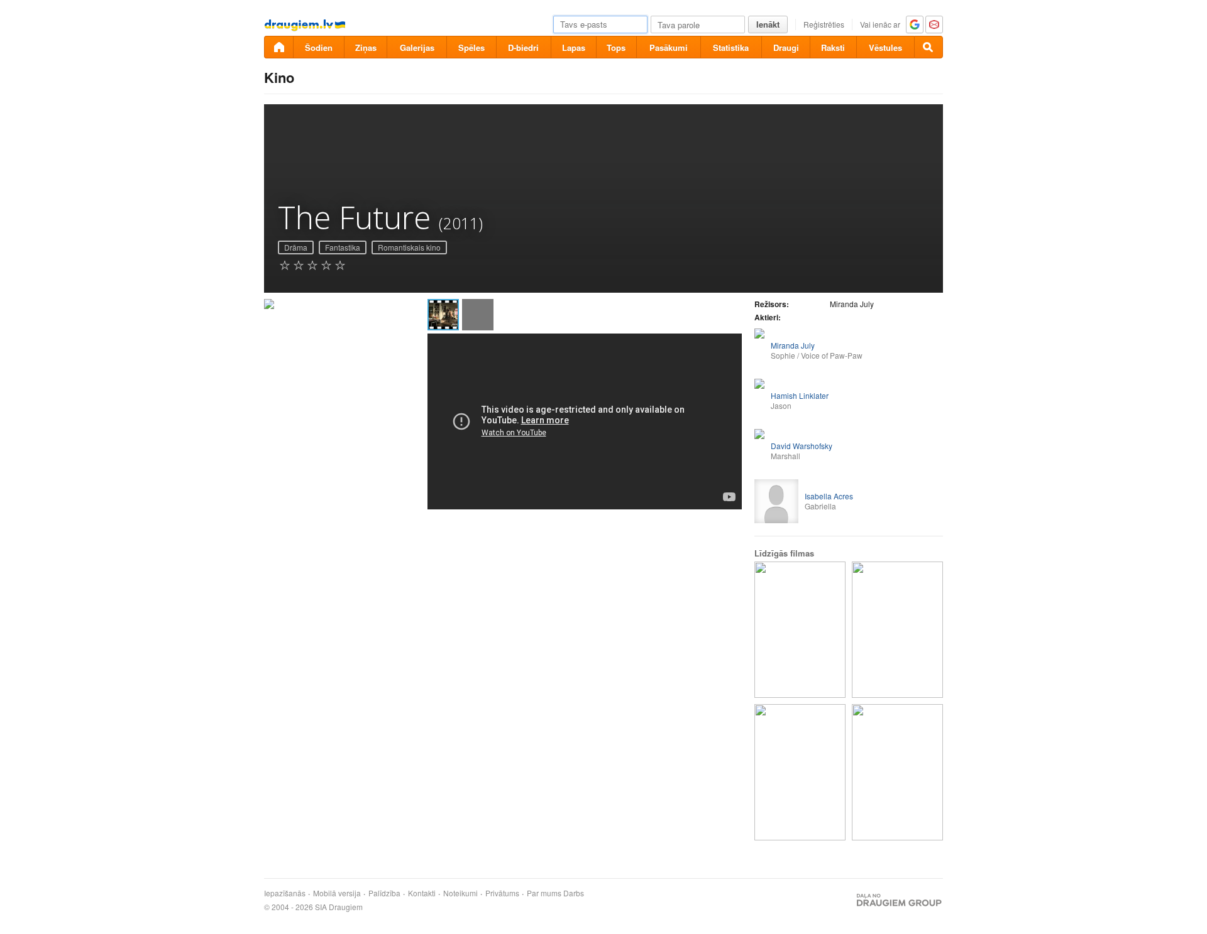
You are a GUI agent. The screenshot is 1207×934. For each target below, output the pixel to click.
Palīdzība (384, 893)
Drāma (295, 247)
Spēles (471, 47)
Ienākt (768, 24)
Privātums (502, 893)
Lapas (573, 47)
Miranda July (793, 345)
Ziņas (366, 47)
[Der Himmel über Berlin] (800, 630)
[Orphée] (897, 772)
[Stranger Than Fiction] (800, 772)
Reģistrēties (823, 24)
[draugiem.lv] (278, 47)
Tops (616, 47)
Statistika (731, 47)
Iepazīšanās (285, 893)
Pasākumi (668, 47)
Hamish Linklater (800, 395)
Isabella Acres (829, 496)
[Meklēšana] (928, 47)
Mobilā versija (337, 893)
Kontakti (422, 893)
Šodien (319, 47)
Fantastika (342, 247)
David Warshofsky (801, 445)
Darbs (573, 893)
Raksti (833, 47)
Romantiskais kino (409, 247)
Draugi (786, 47)
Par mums (544, 893)
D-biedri (523, 47)
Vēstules (885, 47)
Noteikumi (460, 893)
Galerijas (417, 47)
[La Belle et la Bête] (897, 630)
